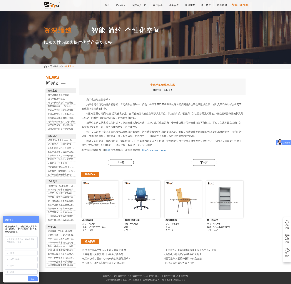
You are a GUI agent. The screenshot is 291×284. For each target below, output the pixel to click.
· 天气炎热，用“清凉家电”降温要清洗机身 (103, 263)
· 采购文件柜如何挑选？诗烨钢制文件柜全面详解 (61, 246)
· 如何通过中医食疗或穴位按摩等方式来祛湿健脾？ (61, 129)
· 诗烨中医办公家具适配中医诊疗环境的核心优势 (61, 239)
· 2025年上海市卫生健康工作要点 (61, 205)
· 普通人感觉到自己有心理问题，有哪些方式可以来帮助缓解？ (61, 114)
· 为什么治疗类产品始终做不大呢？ (183, 254)
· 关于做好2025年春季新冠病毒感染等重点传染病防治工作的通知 (61, 201)
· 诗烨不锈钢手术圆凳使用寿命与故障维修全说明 (61, 242)
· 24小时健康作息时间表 (57, 95)
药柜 (108, 150)
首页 (50, 66)
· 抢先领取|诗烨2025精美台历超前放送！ (61, 167)
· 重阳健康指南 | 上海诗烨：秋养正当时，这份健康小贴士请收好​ (61, 106)
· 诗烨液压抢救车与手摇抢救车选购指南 (61, 261)
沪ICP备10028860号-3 (175, 280)
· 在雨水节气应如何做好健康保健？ (61, 110)
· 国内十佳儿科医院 (55, 99)
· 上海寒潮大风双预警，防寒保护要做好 (102, 254)
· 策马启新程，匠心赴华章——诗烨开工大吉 (61, 148)
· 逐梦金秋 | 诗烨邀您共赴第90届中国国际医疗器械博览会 (61, 171)
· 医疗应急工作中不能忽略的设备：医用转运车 (61, 189)
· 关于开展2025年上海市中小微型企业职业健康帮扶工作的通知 (61, 212)
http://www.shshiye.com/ (154, 150)
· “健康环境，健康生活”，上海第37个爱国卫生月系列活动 (61, 186)
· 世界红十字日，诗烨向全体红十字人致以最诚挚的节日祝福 (61, 155)
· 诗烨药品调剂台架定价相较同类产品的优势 (61, 235)
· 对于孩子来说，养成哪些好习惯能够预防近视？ (61, 125)
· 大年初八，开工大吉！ (57, 163)
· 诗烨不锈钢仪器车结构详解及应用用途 (61, 258)
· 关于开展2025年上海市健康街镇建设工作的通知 (61, 208)
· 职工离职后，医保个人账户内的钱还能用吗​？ (106, 258)
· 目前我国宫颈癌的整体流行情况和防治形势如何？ (61, 118)
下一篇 (204, 162)
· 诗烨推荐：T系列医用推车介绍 (61, 231)
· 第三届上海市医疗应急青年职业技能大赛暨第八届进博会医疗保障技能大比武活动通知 (61, 193)
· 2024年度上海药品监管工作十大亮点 (61, 220)
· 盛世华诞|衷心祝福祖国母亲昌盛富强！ (61, 174)
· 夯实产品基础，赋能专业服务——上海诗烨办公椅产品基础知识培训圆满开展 (61, 152)
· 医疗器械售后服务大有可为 (179, 263)
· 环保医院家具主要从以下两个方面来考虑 (103, 250)
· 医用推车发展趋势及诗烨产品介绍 (61, 254)
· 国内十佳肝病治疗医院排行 (59, 102)
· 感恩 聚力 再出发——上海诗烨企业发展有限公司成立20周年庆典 (61, 140)
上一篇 (120, 162)
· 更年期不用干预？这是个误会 (60, 121)
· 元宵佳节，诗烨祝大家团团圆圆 (61, 159)
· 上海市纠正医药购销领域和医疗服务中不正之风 (190, 250)
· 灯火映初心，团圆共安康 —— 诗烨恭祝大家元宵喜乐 (61, 144)
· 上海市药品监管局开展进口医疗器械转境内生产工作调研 (61, 216)
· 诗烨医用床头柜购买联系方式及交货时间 (61, 250)
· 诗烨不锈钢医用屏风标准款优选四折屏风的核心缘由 (61, 265)
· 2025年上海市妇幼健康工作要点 (61, 197)
